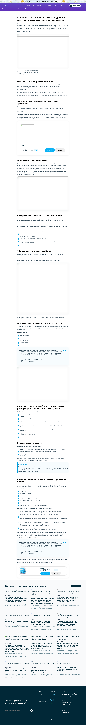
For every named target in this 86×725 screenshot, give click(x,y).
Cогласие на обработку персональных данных (62, 719)
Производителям (47, 5)
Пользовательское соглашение (77, 720)
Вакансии (39, 5)
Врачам (28, 5)
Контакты (60, 5)
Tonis (42, 118)
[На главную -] (13, 5)
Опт (33, 5)
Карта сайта (48, 719)
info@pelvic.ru (65, 712)
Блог (55, 5)
